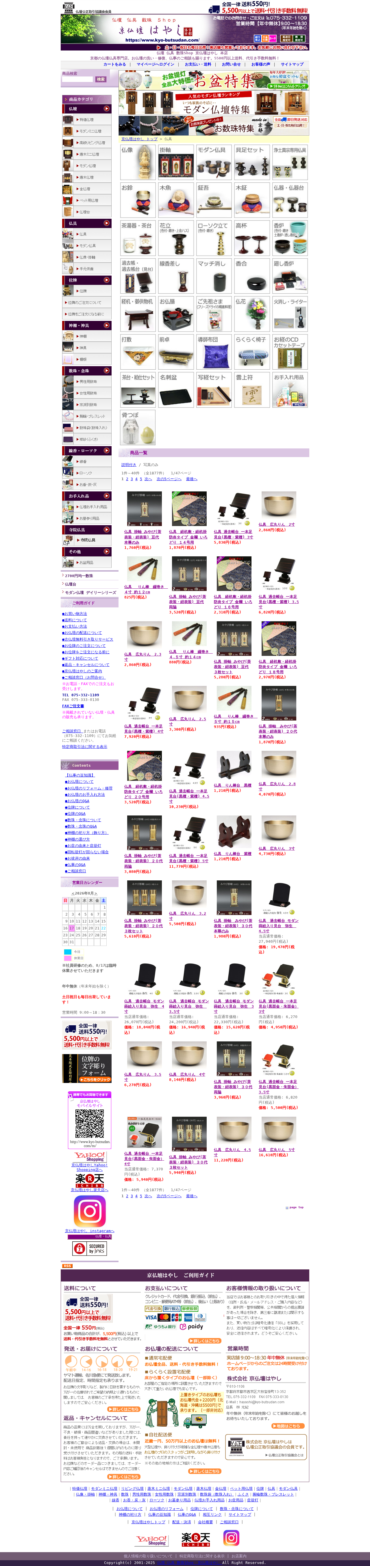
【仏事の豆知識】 (80, 775)
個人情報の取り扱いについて (148, 1556)
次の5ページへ (169, 479)
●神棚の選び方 (77, 839)
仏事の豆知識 (159, 1514)
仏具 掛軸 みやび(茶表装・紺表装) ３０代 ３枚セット (188, 1162)
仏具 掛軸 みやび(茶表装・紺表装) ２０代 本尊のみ (278, 731)
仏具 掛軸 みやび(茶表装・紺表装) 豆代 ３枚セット (232, 666)
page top (297, 1207)
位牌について (201, 1509)
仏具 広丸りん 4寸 (187, 1074)
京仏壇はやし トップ (139, 139)
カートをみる (114, 64)
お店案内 (239, 1556)
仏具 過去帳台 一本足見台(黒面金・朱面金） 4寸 (144, 1158)
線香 (115, 1500)
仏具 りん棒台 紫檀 (232, 854)
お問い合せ (231, 64)
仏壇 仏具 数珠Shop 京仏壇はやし (189, 1563)
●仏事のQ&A (75, 864)
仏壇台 (70, 584)
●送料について (74, 620)
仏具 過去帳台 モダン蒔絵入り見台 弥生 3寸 (234, 1006)
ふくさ (243, 1494)
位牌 (260, 1488)
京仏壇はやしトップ (148, 1522)
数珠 (125, 1494)
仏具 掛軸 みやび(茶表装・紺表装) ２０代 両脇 (143, 861)
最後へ (191, 479)
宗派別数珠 (186, 1494)
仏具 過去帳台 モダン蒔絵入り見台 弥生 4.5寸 (279, 925)
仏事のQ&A (187, 1514)
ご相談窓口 (72, 731)
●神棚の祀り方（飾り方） (87, 832)
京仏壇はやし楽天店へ (89, 1190)
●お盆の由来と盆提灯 (83, 845)
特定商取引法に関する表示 (84, 746)
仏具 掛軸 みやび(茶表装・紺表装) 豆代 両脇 (187, 601)
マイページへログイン (155, 64)
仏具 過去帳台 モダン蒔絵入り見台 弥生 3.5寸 (189, 1006)
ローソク (156, 1500)
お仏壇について (129, 1509)
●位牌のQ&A (75, 813)
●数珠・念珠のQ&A (81, 826)
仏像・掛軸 (85, 1494)
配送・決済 (181, 1522)
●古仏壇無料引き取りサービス (87, 639)
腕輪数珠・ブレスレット (273, 1494)
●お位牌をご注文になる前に (86, 652)
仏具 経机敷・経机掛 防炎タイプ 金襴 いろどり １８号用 (278, 666)
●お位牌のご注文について (84, 645)
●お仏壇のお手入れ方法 (85, 794)
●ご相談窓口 (75, 871)
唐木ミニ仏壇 (158, 1488)
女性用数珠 (164, 1494)
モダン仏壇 (183, 1488)
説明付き (128, 465)
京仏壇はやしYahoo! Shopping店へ (89, 1167)
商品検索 (69, 73)
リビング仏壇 (132, 1488)
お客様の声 (260, 64)
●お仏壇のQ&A (77, 801)
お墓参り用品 (179, 1500)
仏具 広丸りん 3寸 (277, 848)
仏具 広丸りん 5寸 (277, 1150)
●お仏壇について (79, 781)
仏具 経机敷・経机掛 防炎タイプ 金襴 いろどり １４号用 (188, 537)
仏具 (271, 1488)
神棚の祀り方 (130, 1514)
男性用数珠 (141, 1494)
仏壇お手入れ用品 (210, 1500)
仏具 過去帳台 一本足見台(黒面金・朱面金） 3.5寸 (279, 1086)
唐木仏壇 (203, 1488)
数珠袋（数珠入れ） (217, 1494)
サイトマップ (292, 64)
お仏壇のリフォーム (167, 1509)
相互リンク (212, 1514)
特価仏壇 (79, 1488)
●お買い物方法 (74, 613)
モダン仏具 (288, 1488)
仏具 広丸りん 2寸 (277, 524)
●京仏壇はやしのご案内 (82, 671)
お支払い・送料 (198, 64)
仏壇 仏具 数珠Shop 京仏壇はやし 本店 (192, 53)
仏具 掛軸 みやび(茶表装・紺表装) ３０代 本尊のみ (233, 925)
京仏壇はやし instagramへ (89, 1231)
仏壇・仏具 (103, 1236)
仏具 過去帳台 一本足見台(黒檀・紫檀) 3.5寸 (279, 601)
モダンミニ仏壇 (104, 1488)
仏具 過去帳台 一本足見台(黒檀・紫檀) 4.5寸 (189, 796)
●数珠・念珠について (83, 820)
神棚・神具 (108, 1494)
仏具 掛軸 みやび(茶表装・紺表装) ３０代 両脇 (233, 1086)
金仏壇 (220, 1488)
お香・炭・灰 (134, 1500)
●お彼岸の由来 (77, 858)
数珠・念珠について (237, 1509)
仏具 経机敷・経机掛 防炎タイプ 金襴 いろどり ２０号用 (143, 791)
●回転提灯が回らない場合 (87, 852)
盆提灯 (252, 1500)
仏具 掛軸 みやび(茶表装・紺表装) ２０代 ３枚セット (143, 925)
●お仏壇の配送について (82, 632)
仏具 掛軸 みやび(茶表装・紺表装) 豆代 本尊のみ (142, 537)
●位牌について (77, 807)
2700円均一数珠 (79, 576)
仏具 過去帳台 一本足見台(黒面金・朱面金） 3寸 (279, 1006)
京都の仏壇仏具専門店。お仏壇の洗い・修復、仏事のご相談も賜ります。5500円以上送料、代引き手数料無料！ (185, 58)
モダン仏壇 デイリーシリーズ (90, 592)
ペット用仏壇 (241, 1488)
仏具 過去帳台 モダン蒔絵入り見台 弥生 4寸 (144, 1006)
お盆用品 (235, 1500)
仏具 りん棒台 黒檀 (232, 785)
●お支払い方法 (74, 626)
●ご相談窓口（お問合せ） (84, 677)
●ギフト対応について (80, 658)
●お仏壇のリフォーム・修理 (88, 788)
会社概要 (205, 1522)
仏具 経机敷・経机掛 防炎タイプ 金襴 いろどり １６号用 (233, 601)
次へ (148, 479)
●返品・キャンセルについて (86, 665)
